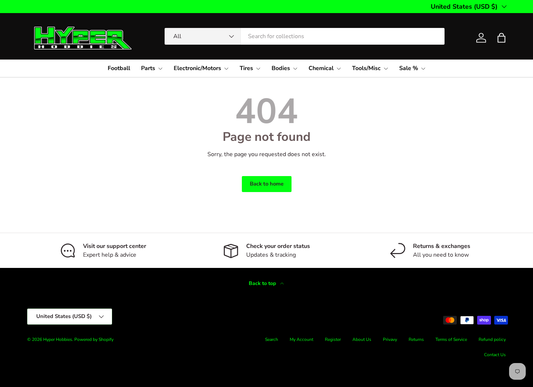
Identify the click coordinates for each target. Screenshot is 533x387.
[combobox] (305, 36)
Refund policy (492, 339)
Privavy (390, 339)
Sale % (408, 68)
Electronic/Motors (197, 68)
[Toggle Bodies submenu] (295, 68)
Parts (148, 68)
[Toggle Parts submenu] (160, 68)
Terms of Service (451, 339)
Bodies (281, 68)
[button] (501, 38)
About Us (361, 339)
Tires (246, 68)
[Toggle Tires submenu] (258, 68)
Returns (416, 339)
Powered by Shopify (93, 339)
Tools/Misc (366, 68)
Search (271, 339)
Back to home (267, 183)
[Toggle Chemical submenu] (338, 68)
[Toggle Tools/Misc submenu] (385, 68)
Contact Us (495, 355)
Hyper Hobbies (57, 339)
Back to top (263, 283)
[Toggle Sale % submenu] (423, 68)
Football (119, 68)
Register (333, 339)
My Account (301, 339)
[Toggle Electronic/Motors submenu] (226, 68)
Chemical (321, 68)
